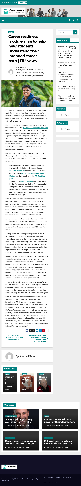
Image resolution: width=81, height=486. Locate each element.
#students (28, 76)
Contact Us (69, 477)
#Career (37, 70)
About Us (50, 477)
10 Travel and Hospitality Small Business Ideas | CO (67, 88)
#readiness (20, 76)
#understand (38, 76)
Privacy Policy (46, 482)
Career (11, 32)
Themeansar (5, 480)
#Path (41, 73)
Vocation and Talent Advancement (35, 128)
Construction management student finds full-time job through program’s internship (66, 76)
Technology (48, 438)
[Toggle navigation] (78, 20)
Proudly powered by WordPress (11, 479)
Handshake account (16, 171)
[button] (69, 20)
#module (28, 73)
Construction (10, 438)
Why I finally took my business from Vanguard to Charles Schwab (67, 98)
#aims (31, 70)
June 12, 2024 (11, 425)
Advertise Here (59, 477)
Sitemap (54, 482)
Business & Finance (11, 416)
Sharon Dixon (22, 67)
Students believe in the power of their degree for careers (67, 65)
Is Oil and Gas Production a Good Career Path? (15, 337)
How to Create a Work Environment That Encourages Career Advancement (37, 338)
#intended (20, 73)
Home (44, 477)
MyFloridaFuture (26, 181)
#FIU (43, 70)
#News (35, 73)
